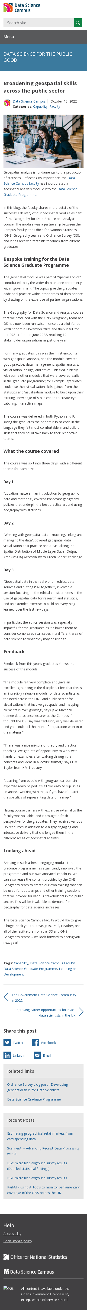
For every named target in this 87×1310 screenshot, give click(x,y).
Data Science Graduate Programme (30, 968)
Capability (40, 106)
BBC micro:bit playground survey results (37, 1178)
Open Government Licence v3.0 (44, 1294)
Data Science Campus (29, 101)
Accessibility (12, 1233)
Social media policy (17, 1241)
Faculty (54, 106)
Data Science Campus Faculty (52, 963)
